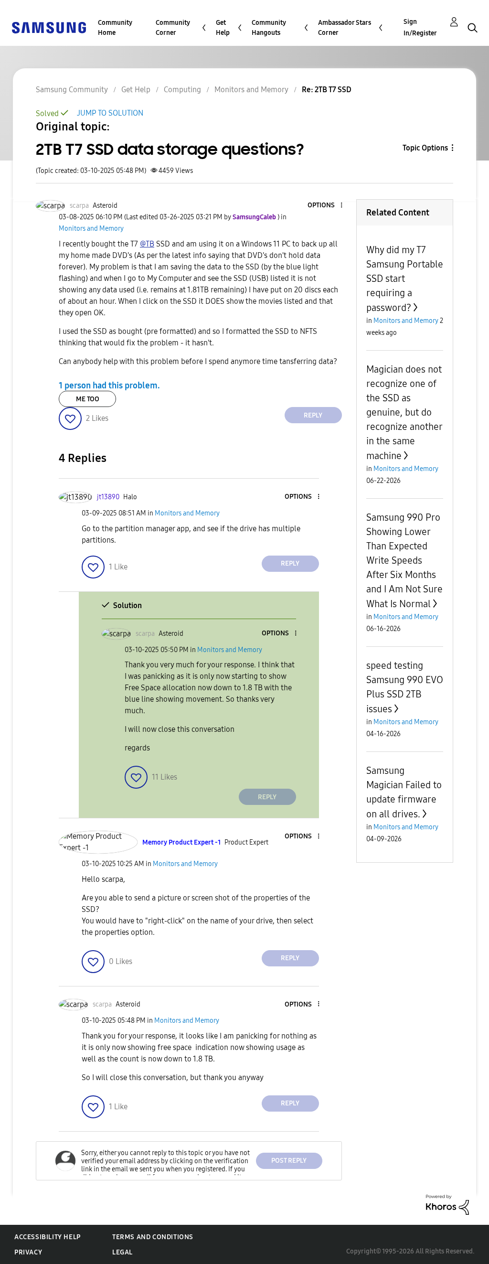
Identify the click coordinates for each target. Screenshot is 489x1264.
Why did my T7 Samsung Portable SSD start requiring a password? (404, 278)
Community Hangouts (269, 28)
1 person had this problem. (109, 385)
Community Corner (173, 28)
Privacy (28, 1252)
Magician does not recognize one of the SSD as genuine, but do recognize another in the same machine (404, 412)
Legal (122, 1252)
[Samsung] (48, 27)
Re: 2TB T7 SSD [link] (326, 89)
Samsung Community (72, 89)
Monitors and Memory (251, 89)
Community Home (115, 28)
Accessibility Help (47, 1237)
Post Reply (289, 1161)
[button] (325, 205)
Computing (182, 89)
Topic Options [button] (425, 147)
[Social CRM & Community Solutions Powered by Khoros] (447, 1204)
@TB (147, 243)
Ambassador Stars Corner (344, 28)
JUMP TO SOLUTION (110, 113)
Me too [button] (87, 399)
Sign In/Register (420, 27)
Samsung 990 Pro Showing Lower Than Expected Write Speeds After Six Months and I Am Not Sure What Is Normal (404, 561)
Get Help (223, 28)
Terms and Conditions (152, 1237)
